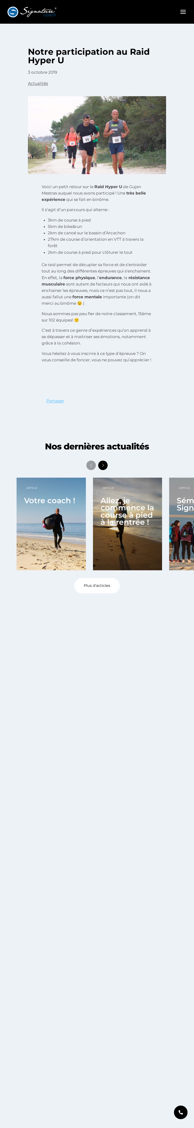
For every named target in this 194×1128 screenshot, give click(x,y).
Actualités (38, 83)
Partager (55, 401)
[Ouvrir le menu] (183, 11)
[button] (103, 465)
